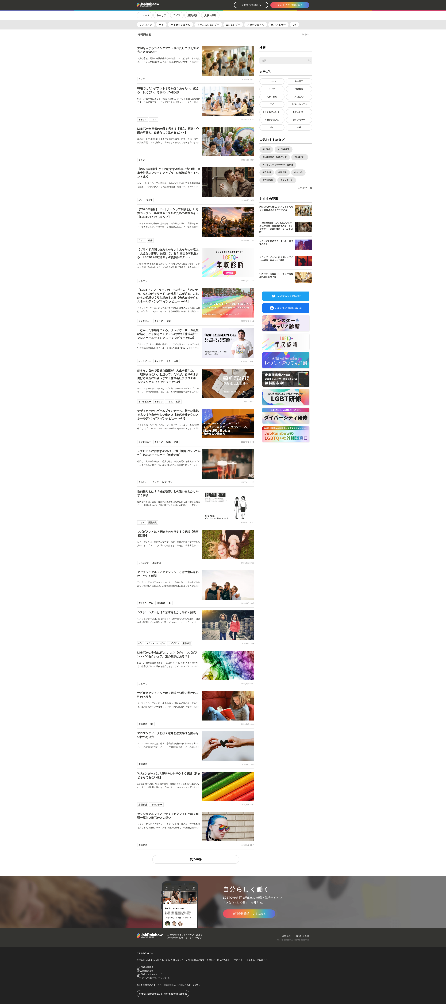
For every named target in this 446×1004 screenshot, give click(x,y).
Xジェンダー (233, 24)
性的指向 (268, 180)
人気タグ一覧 (305, 187)
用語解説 (192, 15)
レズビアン (146, 24)
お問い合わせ (302, 936)
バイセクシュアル (180, 24)
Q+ (294, 24)
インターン (287, 180)
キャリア (161, 15)
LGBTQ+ (300, 157)
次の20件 (196, 859)
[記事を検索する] (309, 60)
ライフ (176, 15)
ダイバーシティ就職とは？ (289, 5)
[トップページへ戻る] (157, 5)
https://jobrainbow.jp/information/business (163, 993)
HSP (299, 127)
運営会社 (286, 936)
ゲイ (161, 24)
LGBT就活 (284, 149)
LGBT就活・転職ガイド (275, 157)
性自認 (283, 172)
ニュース (144, 15)
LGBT (267, 149)
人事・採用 (210, 15)
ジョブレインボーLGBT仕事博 (278, 164)
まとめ (299, 172)
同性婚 (267, 172)
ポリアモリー (278, 24)
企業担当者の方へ (251, 4)
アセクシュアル (255, 24)
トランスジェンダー (208, 24)
